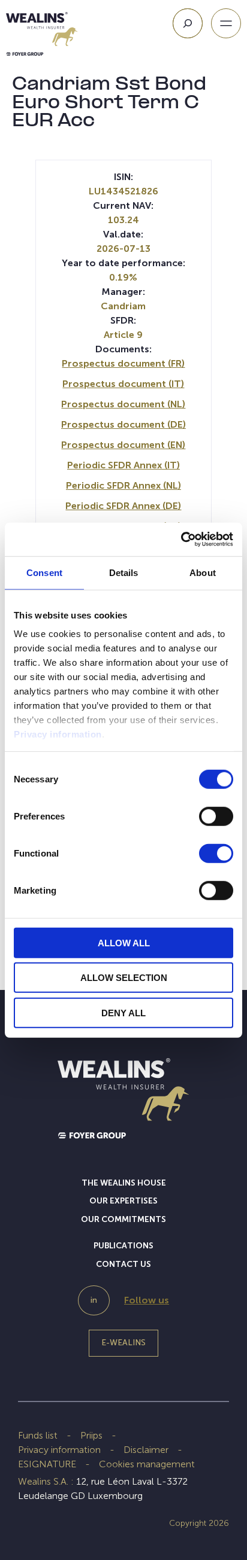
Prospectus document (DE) (123, 424)
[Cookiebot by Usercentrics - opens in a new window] (180, 539)
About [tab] (202, 572)
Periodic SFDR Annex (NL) (123, 485)
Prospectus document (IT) (123, 383)
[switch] (216, 818)
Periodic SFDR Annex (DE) (123, 505)
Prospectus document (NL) (123, 404)
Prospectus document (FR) (123, 363)
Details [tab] (123, 572)
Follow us (146, 1300)
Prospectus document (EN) (123, 444)
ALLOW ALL (124, 942)
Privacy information (58, 734)
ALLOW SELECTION (123, 978)
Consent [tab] (44, 572)
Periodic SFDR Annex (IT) (123, 465)
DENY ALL (123, 1012)
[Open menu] (226, 23)
